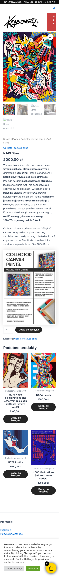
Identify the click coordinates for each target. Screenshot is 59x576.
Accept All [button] (33, 568)
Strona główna (11, 139)
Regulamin (5, 530)
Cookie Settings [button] (14, 568)
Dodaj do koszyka (29, 329)
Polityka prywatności (11, 533)
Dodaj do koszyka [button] (15, 419)
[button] (54, 8)
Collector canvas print (32, 139)
